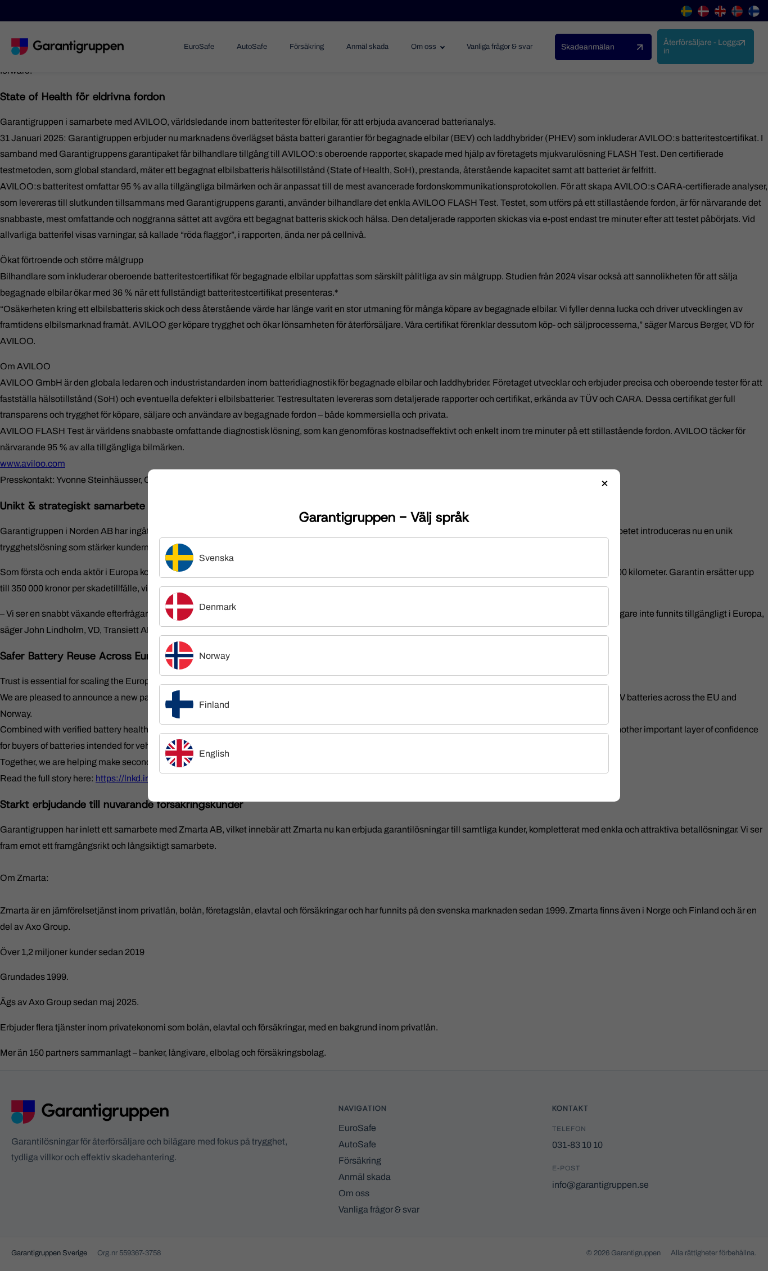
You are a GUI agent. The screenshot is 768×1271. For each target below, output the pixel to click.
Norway (214, 656)
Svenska (216, 558)
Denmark (217, 607)
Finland (214, 704)
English (214, 753)
